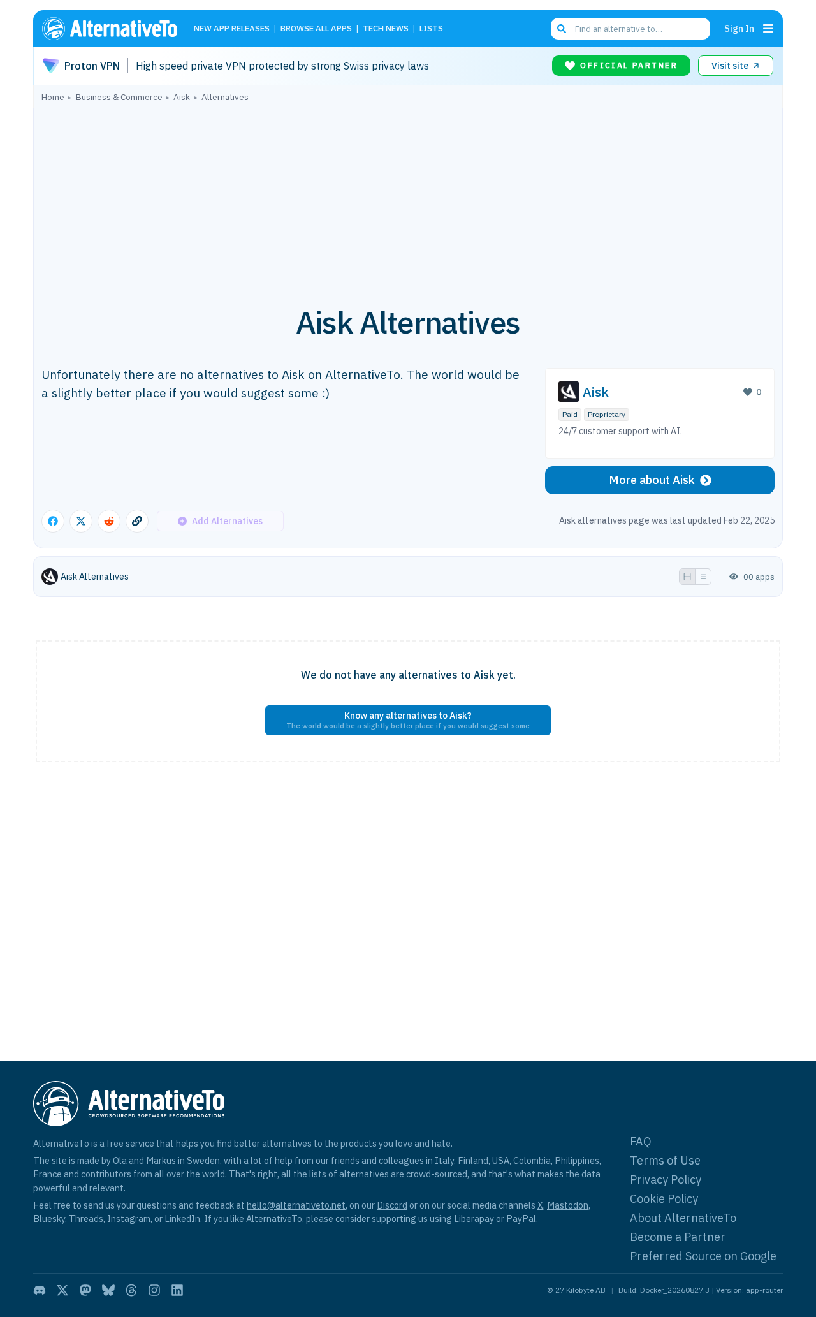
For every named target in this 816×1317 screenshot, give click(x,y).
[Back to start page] (115, 28)
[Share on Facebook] (52, 521)
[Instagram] (154, 1290)
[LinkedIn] (177, 1290)
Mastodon (567, 1205)
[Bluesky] (108, 1290)
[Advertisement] (408, 197)
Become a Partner (677, 1237)
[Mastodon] (85, 1290)
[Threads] (131, 1290)
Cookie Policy (664, 1198)
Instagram (128, 1218)
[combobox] (630, 29)
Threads (86, 1218)
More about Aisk (652, 480)
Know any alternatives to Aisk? (408, 720)
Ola (120, 1160)
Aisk (596, 392)
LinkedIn (182, 1218)
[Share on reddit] (109, 521)
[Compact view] (703, 576)
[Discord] (39, 1290)
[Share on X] (80, 521)
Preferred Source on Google (703, 1256)
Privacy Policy (665, 1179)
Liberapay (474, 1218)
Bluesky (49, 1218)
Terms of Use (665, 1160)
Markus (161, 1160)
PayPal (521, 1218)
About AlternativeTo (683, 1217)
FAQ (641, 1141)
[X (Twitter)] (62, 1290)
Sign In (739, 28)
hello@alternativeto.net (296, 1205)
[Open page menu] (768, 28)
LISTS (431, 29)
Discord (392, 1205)
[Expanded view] (687, 576)
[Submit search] (561, 28)
